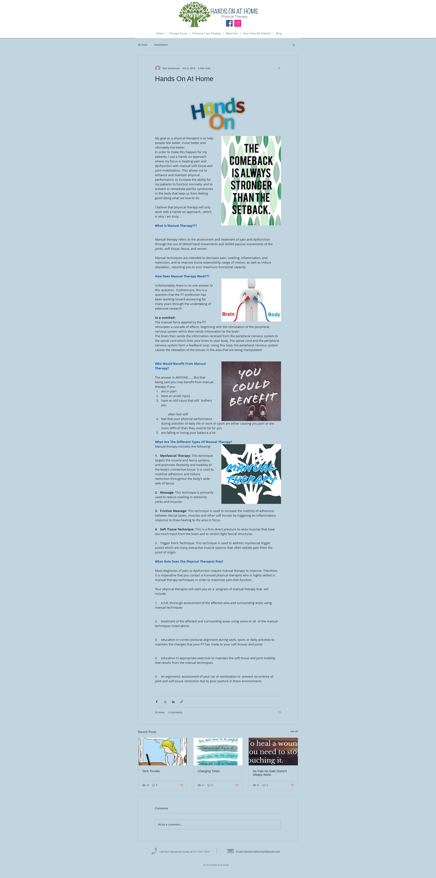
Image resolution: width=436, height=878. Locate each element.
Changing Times (209, 771)
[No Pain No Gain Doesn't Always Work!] (273, 751)
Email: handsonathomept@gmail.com (258, 851)
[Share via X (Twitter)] (165, 701)
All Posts (142, 44)
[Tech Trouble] (162, 751)
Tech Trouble (151, 771)
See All (294, 731)
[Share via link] (181, 701)
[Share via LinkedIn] (173, 701)
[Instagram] (237, 23)
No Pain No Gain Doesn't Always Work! (270, 772)
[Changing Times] (218, 751)
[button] (293, 44)
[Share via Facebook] (156, 701)
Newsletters (161, 44)
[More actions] (279, 68)
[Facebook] (229, 23)
